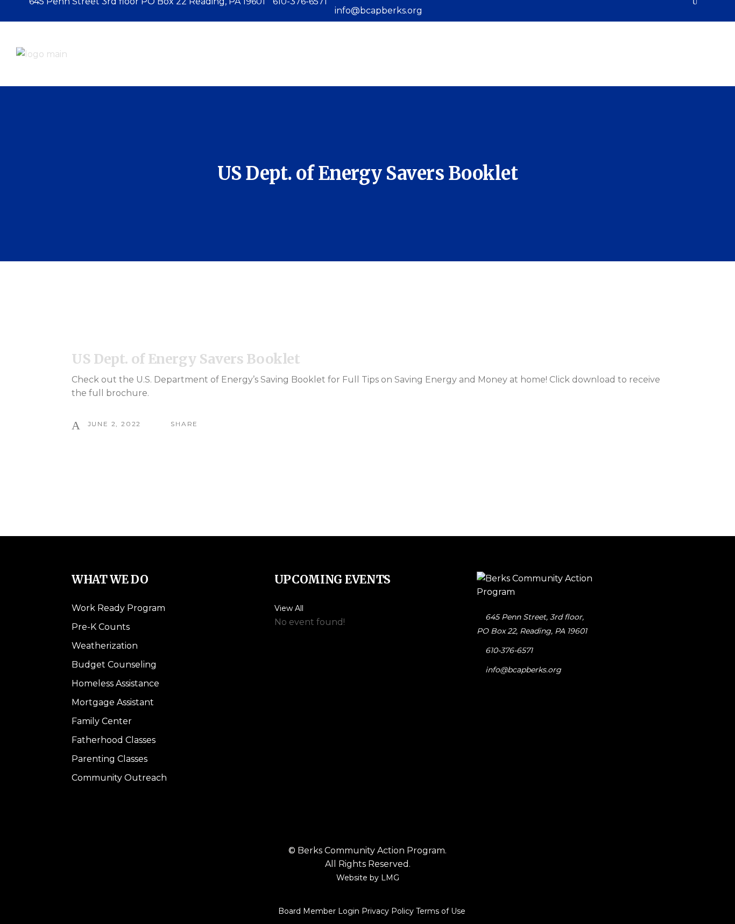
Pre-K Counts (101, 627)
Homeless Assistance (115, 683)
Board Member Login (319, 911)
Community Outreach (119, 778)
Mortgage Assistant (113, 702)
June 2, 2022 (115, 424)
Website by (367, 878)
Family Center (102, 721)
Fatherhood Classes (114, 740)
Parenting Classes (109, 759)
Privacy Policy (388, 911)
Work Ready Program (118, 608)
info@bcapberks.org (523, 670)
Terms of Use (440, 911)
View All (288, 608)
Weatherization (105, 646)
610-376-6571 (509, 650)
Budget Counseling (114, 664)
